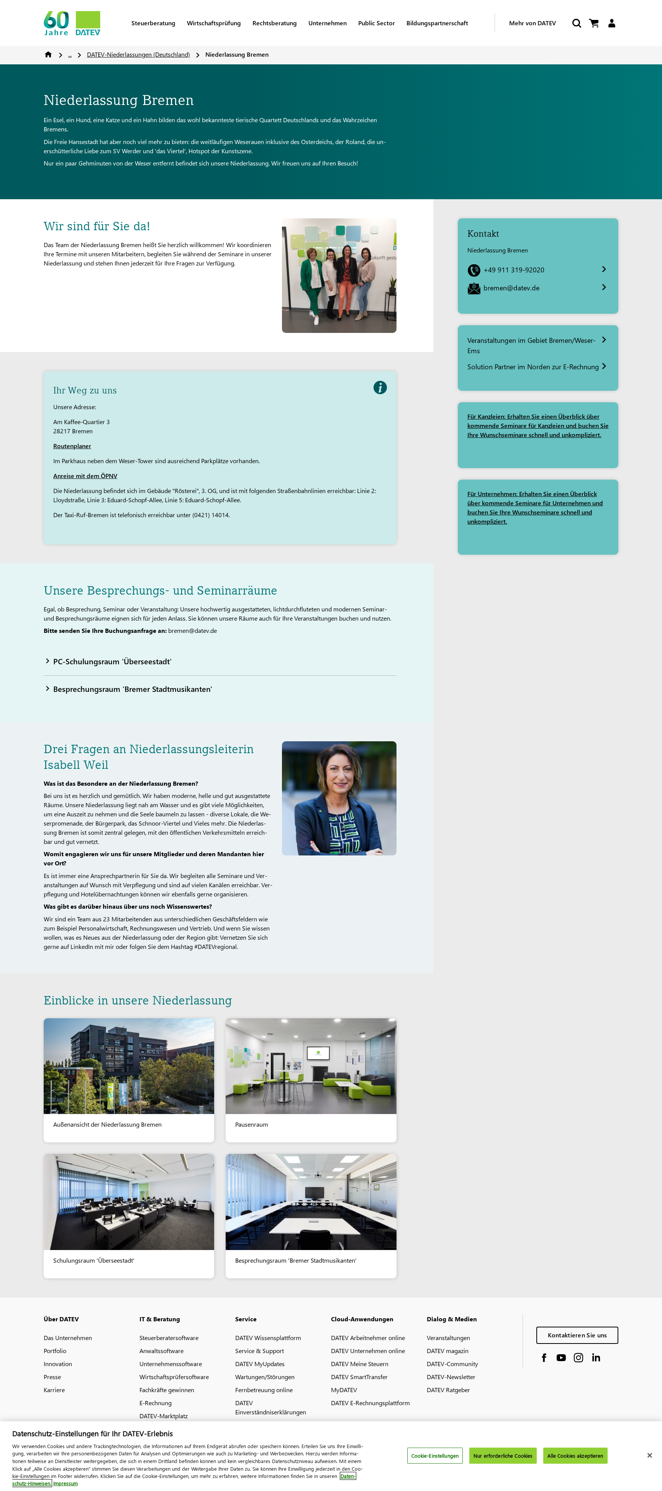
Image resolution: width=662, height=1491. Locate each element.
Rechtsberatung (274, 23)
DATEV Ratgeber (448, 1390)
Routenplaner (72, 446)
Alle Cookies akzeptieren (575, 1455)
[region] (331, 1456)
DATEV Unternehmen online (368, 1351)
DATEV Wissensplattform (268, 1338)
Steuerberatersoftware (168, 1338)
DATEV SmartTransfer (359, 1377)
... (70, 54)
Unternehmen (327, 23)
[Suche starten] (576, 23)
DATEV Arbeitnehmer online (368, 1338)
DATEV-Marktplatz (163, 1416)
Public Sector (376, 23)
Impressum (65, 1483)
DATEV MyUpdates (260, 1364)
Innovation (58, 1364)
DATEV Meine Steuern (359, 1364)
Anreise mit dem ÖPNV (85, 476)
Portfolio (55, 1351)
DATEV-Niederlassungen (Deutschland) (138, 54)
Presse (52, 1377)
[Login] (611, 23)
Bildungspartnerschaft (437, 23)
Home (48, 54)
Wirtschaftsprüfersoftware (174, 1377)
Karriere (54, 1390)
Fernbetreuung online (264, 1390)
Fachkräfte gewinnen (166, 1390)
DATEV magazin (448, 1351)
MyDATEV (344, 1390)
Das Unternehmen (68, 1338)
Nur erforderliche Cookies (503, 1455)
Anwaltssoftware (161, 1351)
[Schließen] (649, 1455)
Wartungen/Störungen (265, 1377)
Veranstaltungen (448, 1338)
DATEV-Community (452, 1364)
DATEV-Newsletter (451, 1377)
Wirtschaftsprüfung (214, 23)
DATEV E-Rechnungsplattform (370, 1403)
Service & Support (259, 1351)
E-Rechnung (155, 1403)
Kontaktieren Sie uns (577, 1335)
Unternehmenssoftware (170, 1364)
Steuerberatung (153, 23)
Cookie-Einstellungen (435, 1455)
